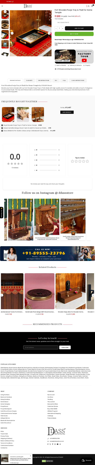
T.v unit (46, 373)
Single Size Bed (70, 374)
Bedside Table (5, 374)
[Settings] (88, 6)
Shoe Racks (63, 376)
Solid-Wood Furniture (70, 378)
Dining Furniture (5, 399)
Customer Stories (53, 406)
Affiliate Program (53, 411)
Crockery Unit (34, 374)
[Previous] (12, 33)
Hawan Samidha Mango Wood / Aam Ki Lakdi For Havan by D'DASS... (25, 128)
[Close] (31, 456)
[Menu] (2, 6)
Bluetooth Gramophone (25, 368)
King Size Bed (50, 374)
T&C (56, 80)
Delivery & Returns (75, 65)
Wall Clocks (4, 416)
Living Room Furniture (12, 376)
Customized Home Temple (9, 413)
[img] (15, 164)
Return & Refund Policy (7, 441)
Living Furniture (5, 395)
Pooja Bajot (61, 368)
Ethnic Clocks (13, 369)
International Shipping (54, 413)
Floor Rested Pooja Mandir (74, 368)
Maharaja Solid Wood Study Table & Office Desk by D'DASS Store (20, 459)
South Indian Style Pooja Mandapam (64, 369)
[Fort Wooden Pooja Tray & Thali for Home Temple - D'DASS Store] (5, 24)
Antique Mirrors (22, 369)
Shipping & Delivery (6, 438)
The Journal (51, 402)
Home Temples (5, 404)
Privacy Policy (5, 436)
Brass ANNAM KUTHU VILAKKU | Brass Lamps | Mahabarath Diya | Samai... (26, 131)
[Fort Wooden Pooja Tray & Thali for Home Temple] (5, 14)
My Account (51, 395)
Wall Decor (22, 373)
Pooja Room (4, 406)
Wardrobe (85, 373)
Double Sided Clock (54, 371)
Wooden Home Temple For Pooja (38, 371)
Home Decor (4, 402)
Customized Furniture (7, 445)
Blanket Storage (24, 374)
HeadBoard (43, 378)
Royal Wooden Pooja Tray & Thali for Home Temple (20, 125)
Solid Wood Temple (38, 368)
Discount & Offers (53, 404)
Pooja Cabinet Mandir (20, 371)
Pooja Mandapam (6, 409)
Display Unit (51, 373)
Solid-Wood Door (6, 423)
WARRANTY (29, 80)
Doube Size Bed (80, 374)
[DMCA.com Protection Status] (47, 462)
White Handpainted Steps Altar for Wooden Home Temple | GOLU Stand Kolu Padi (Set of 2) (62, 312)
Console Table (76, 373)
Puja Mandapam (80, 369)
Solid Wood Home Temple (9, 411)
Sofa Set (84, 376)
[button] (47, 150)
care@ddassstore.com (57, 441)
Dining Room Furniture (25, 376)
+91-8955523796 (55, 438)
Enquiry (87, 65)
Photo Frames (13, 368)
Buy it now (74, 34)
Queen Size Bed (60, 374)
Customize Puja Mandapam (34, 373)
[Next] (49, 33)
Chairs (87, 378)
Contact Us (4, 448)
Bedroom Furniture (38, 376)
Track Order (4, 434)
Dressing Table (14, 374)
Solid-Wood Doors (47, 369)
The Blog (50, 399)
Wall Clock (64, 371)
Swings (69, 373)
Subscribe (65, 347)
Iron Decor (15, 373)
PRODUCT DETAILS (15, 80)
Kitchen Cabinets (34, 378)
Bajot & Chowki (36, 369)
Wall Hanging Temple (51, 368)
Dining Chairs (59, 378)
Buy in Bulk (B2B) (52, 409)
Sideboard (42, 374)
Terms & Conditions (6, 443)
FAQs (64, 80)
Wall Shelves (4, 368)
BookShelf (59, 373)
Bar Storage (24, 378)
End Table (48, 376)
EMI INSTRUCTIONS (43, 80)
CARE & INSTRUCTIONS (77, 80)
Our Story (50, 397)
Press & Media (52, 418)
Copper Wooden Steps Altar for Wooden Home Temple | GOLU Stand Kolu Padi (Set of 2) (31, 312)
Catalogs (50, 416)
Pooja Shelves (9, 371)
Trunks (29, 369)
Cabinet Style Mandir (74, 371)
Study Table (55, 376)
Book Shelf (80, 378)
